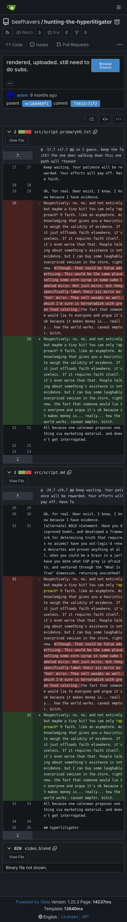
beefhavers (26, 22)
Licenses (69, 916)
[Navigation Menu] (118, 7)
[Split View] (105, 119)
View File (16, 140)
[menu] (118, 119)
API (85, 916)
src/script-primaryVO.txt (62, 131)
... (10, 83)
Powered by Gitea (33, 901)
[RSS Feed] (7, 32)
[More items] (120, 44)
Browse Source (105, 65)
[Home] (11, 7)
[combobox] (91, 119)
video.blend (38, 848)
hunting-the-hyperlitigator (78, 22)
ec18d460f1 (37, 103)
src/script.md (49, 472)
